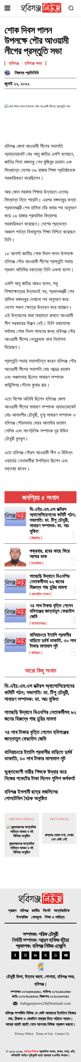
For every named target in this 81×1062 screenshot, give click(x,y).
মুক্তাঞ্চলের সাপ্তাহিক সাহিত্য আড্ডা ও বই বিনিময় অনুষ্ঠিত (21, 848)
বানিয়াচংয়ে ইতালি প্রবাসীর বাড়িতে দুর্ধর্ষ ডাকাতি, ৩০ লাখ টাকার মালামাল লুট (53, 640)
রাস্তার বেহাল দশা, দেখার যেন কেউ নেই (59, 837)
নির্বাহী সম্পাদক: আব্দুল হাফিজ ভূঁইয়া (40, 940)
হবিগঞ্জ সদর (33, 63)
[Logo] (41, 8)
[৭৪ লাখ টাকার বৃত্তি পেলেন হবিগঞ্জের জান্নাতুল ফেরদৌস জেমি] (15, 612)
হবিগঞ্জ (14, 63)
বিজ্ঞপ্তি (35, 538)
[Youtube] (66, 955)
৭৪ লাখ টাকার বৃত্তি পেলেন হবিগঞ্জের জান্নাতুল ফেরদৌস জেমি (52, 611)
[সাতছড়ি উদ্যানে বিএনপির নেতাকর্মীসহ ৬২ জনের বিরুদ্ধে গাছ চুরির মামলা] (15, 583)
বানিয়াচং (35, 653)
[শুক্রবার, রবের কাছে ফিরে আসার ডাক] (15, 556)
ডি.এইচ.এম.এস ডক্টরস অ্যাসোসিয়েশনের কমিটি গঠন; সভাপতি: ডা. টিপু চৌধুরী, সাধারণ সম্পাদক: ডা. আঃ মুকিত (53, 520)
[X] (19, 95)
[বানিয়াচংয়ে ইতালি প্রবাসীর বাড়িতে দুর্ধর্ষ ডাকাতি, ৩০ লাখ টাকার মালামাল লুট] (15, 642)
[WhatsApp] (40, 95)
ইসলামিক (36, 563)
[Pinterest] (29, 95)
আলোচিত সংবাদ (40, 594)
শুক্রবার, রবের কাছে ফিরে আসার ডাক (50, 553)
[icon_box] (40, 1004)
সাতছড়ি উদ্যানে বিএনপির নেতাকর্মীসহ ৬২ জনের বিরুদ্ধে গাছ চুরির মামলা (50, 581)
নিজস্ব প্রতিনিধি (27, 72)
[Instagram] (25, 955)
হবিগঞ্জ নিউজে (31, 1051)
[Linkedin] (35, 955)
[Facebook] (9, 95)
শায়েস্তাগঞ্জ (38, 623)
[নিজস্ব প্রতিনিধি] (8, 73)
